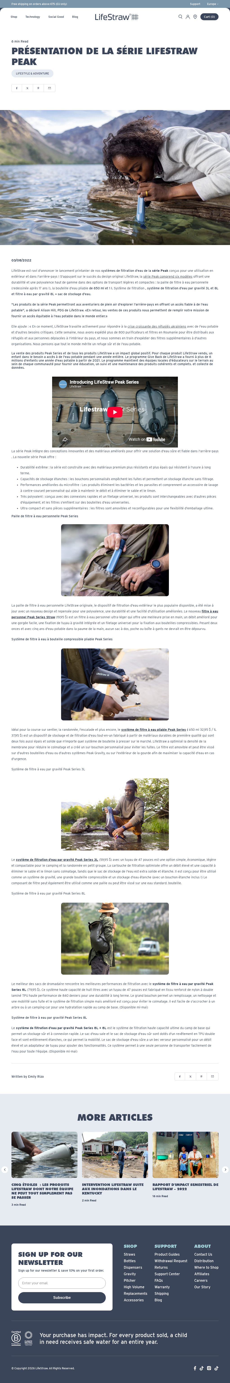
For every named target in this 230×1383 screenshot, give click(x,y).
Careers (201, 1280)
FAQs (159, 1280)
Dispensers (133, 1267)
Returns (161, 1267)
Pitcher (130, 1280)
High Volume (134, 1287)
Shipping (162, 1293)
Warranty (162, 1287)
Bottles (130, 1261)
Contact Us (203, 1254)
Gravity (130, 1274)
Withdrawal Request (171, 1261)
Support (195, 4)
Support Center (167, 1274)
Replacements (135, 1293)
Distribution (204, 1261)
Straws (129, 1254)
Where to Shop (206, 1267)
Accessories (134, 1300)
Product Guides (167, 1254)
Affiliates (201, 1274)
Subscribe (62, 1298)
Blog (158, 1300)
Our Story (202, 1287)
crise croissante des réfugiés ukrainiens (157, 326)
